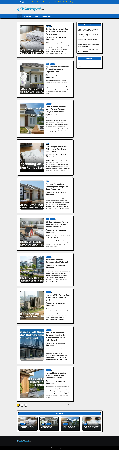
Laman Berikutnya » (68, 405)
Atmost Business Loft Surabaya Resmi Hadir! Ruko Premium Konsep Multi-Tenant (55, 336)
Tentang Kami (27, 16)
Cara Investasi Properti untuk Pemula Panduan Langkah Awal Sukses (56, 109)
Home (19, 16)
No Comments (50, 39)
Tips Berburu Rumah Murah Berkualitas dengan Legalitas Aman (57, 69)
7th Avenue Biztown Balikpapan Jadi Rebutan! (57, 260)
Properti (48, 26)
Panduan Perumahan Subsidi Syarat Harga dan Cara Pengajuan (57, 186)
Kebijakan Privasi (46, 16)
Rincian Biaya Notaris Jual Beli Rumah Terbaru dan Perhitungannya (57, 31)
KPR (47, 64)
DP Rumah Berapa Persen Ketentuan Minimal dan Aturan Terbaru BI (57, 224)
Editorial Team (51, 37)
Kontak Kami (36, 16)
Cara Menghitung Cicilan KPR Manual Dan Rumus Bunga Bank (56, 148)
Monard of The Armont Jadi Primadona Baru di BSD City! (58, 297)
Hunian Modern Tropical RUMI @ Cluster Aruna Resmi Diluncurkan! (56, 375)
